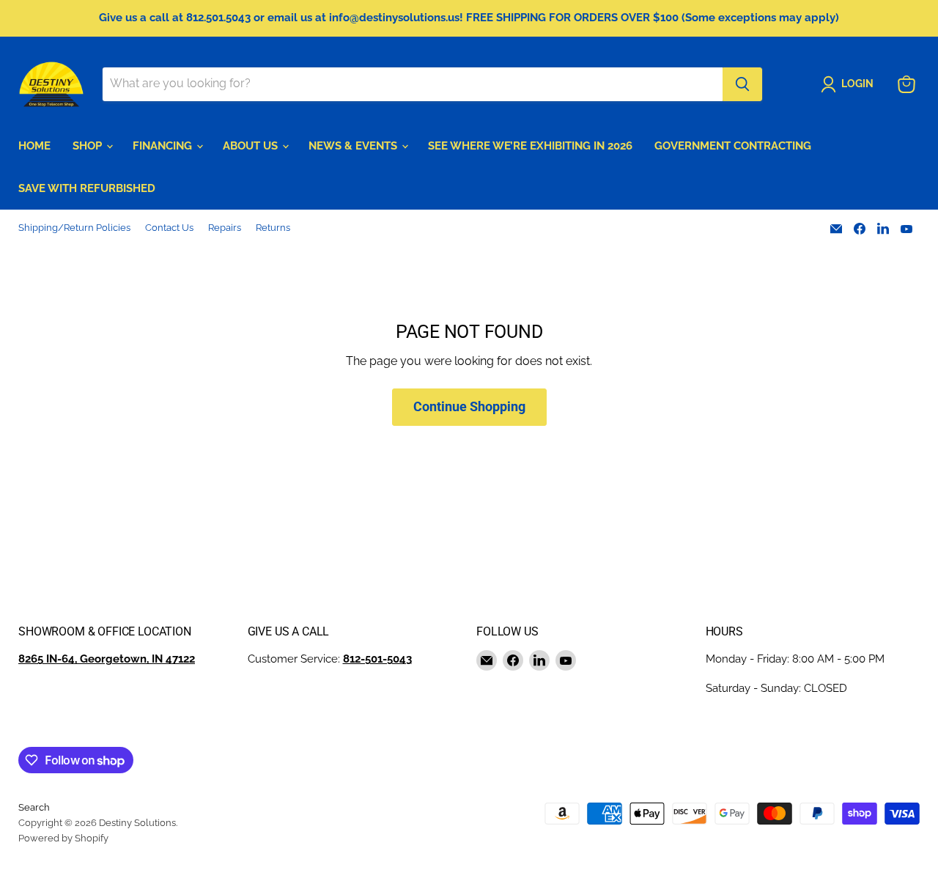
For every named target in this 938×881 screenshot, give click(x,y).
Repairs (224, 228)
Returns (273, 228)
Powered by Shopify (63, 838)
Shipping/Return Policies (74, 228)
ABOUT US (252, 145)
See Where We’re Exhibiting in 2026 (530, 145)
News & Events (354, 145)
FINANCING (164, 145)
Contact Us (169, 228)
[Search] (742, 84)
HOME (34, 145)
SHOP (89, 145)
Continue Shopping (469, 406)
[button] (850, 84)
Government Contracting (732, 145)
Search (34, 807)
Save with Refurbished (86, 188)
